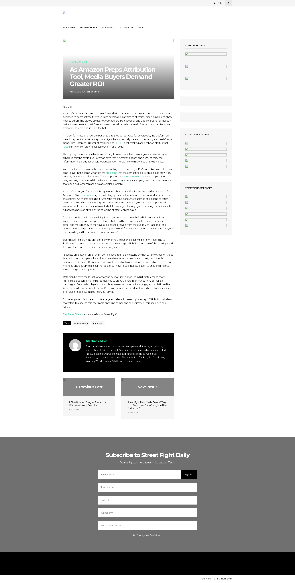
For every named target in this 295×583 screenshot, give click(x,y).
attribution (97, 323)
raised (66, 146)
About (141, 27)
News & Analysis (78, 62)
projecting (111, 172)
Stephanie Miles (92, 91)
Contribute (126, 27)
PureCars (85, 195)
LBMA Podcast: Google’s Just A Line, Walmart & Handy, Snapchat (87, 404)
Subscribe (69, 27)
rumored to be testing (136, 176)
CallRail (118, 142)
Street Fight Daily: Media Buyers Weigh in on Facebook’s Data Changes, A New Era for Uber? (147, 405)
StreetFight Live (88, 27)
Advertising (109, 27)
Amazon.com (81, 323)
